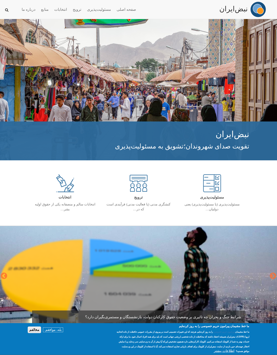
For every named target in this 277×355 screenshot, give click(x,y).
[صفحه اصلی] (258, 9)
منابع (45, 9)
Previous (273, 276)
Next (4, 276)
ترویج (77, 9)
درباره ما (28, 9)
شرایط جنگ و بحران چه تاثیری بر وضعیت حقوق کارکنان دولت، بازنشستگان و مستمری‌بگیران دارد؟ (163, 317)
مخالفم (34, 330)
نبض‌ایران (233, 7)
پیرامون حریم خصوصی (224, 332)
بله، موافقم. (53, 330)
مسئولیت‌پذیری (99, 9)
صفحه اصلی (126, 9)
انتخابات (60, 9)
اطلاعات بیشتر (224, 351)
